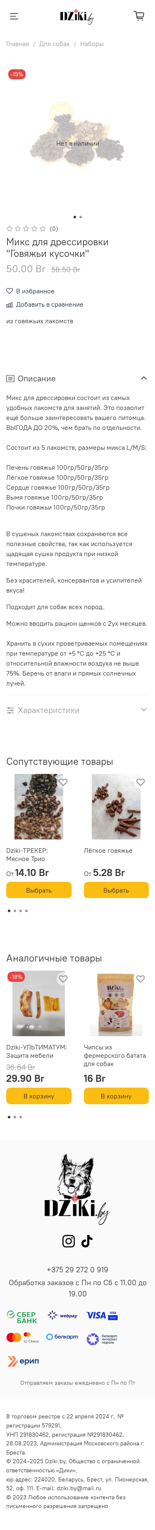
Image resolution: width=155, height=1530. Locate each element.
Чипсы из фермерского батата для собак (115, 1055)
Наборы (92, 43)
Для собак (54, 43)
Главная (17, 43)
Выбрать (39, 890)
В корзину (39, 1096)
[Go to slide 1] (75, 217)
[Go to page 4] (26, 911)
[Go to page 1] (9, 911)
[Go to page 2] (15, 911)
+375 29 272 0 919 (77, 1269)
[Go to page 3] (20, 911)
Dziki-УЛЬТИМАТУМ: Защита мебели (36, 1051)
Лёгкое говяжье (108, 850)
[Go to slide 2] (80, 217)
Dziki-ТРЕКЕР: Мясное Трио (27, 854)
